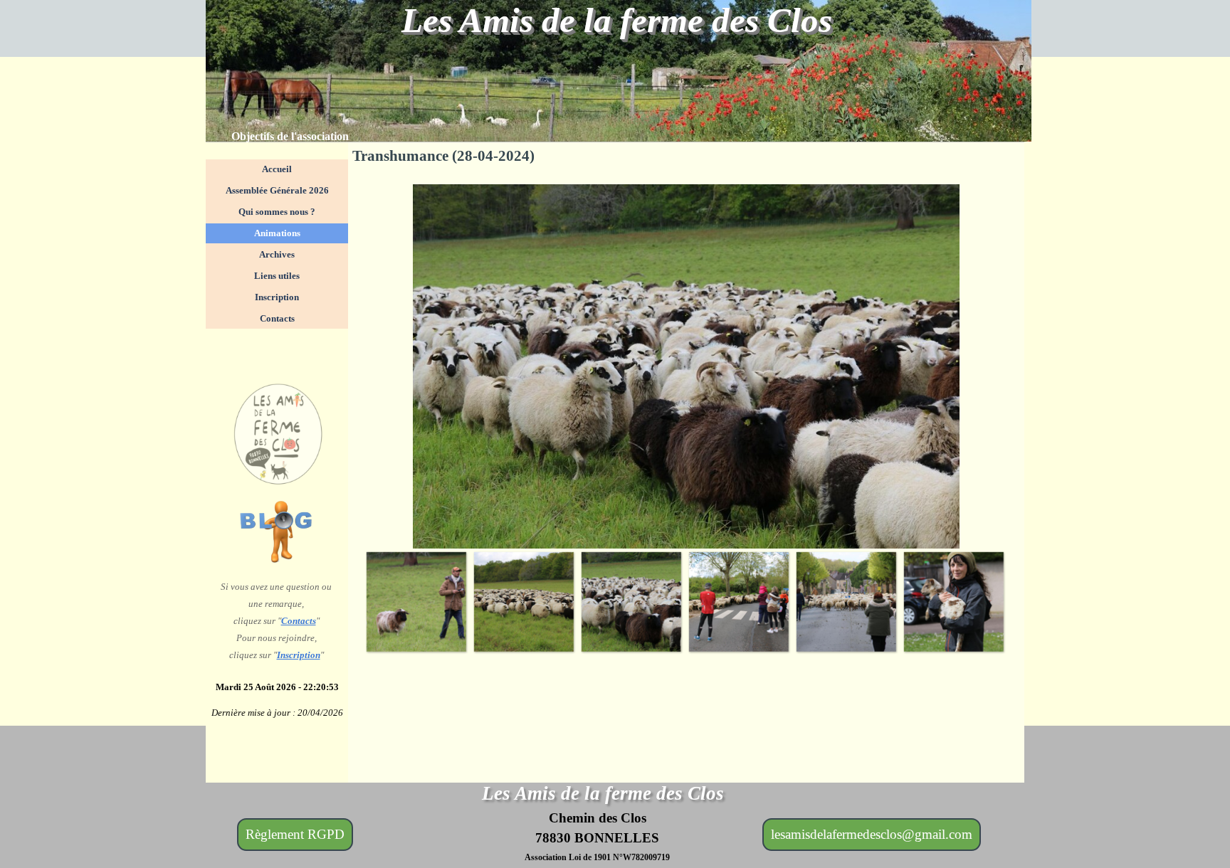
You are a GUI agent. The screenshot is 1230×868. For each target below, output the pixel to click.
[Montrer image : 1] (416, 602)
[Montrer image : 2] (523, 602)
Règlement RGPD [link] (295, 834)
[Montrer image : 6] (953, 602)
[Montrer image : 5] (846, 602)
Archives (277, 254)
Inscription (298, 655)
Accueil (277, 169)
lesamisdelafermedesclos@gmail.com (871, 834)
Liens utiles (277, 275)
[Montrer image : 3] (631, 602)
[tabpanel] (306, 136)
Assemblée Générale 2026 (277, 190)
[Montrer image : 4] (738, 602)
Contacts (298, 620)
